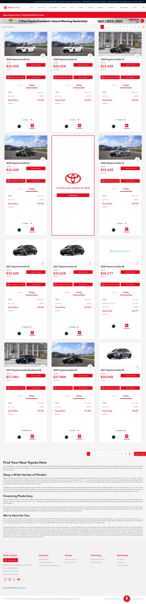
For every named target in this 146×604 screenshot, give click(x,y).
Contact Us (12, 560)
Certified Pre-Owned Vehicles (49, 565)
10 (135, 27)
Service (68, 555)
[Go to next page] (139, 27)
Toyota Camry (127, 478)
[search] (144, 7)
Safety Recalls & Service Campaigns (62, 598)
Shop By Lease (73, 195)
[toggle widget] (127, 598)
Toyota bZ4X (135, 491)
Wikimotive (21, 588)
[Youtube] (19, 579)
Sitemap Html (39, 598)
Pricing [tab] (31, 85)
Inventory (43, 555)
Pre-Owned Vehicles (46, 562)
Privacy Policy (16, 598)
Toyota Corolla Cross (79, 482)
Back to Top (140, 454)
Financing (96, 555)
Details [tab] (20, 85)
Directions (120, 562)
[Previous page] (3, 21)
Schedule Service (71, 559)
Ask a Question (36, 77)
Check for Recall (122, 565)
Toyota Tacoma (83, 480)
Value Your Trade (35, 65)
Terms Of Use (25, 598)
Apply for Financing (98, 559)
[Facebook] (5, 579)
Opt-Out (76, 598)
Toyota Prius (131, 487)
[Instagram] (10, 579)
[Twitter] (14, 579)
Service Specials (70, 562)
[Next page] (142, 21)
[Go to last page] (143, 27)
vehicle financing (33, 501)
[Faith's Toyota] (12, 7)
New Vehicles (43, 559)
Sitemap (32, 598)
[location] (83, 1)
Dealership (122, 555)
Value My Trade (96, 562)
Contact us (37, 522)
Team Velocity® (115, 599)
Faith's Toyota (7, 598)
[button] (43, 56)
